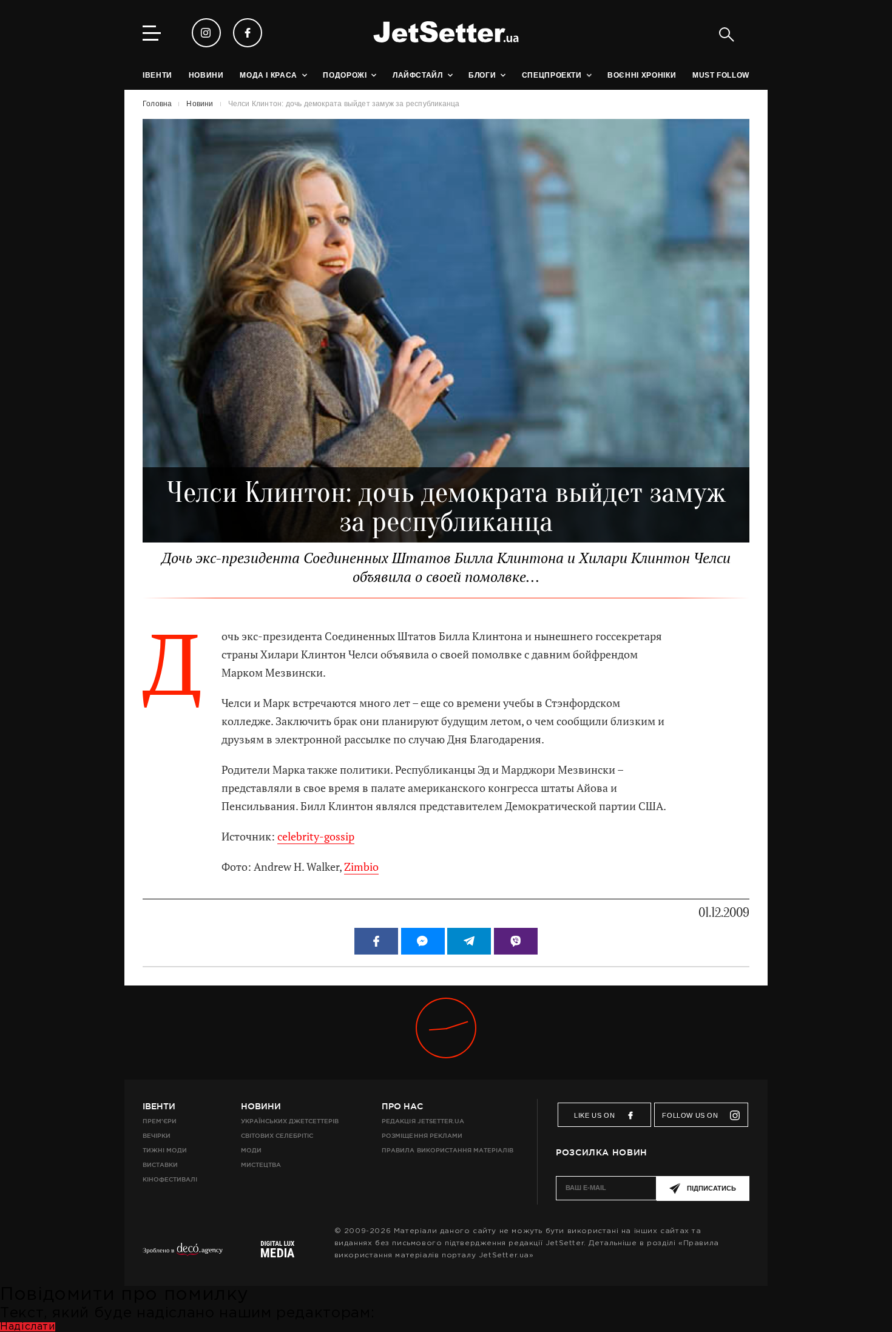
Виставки (160, 1164)
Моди (251, 1150)
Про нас (402, 1106)
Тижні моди (165, 1150)
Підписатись (711, 1188)
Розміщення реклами (422, 1135)
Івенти (159, 1106)
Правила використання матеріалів (447, 1150)
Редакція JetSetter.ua (423, 1121)
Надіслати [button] (27, 1326)
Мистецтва (261, 1164)
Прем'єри (160, 1121)
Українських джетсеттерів (290, 1121)
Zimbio (361, 867)
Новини (261, 1106)
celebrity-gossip (315, 836)
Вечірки (157, 1135)
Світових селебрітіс (277, 1135)
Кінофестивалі (170, 1179)
